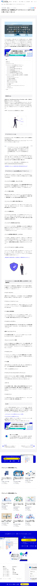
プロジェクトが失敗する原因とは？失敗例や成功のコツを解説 (30, 521)
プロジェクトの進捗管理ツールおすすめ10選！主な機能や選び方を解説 (18, 521)
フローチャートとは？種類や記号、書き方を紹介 (30, 478)
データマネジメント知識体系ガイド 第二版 (15, 110)
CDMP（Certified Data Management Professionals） (14, 163)
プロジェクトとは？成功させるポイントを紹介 (6, 504)
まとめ (7, 89)
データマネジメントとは (10, 63)
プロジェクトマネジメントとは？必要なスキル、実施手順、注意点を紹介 (18, 504)
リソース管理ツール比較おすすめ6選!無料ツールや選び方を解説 (6, 521)
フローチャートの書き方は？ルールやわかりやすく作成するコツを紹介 (6, 478)
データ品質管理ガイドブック (13, 368)
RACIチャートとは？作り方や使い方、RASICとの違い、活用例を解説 (30, 504)
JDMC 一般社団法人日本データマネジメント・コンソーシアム (15, 140)
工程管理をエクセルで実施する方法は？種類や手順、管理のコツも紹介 (18, 478)
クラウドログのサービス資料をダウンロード (12, 416)
